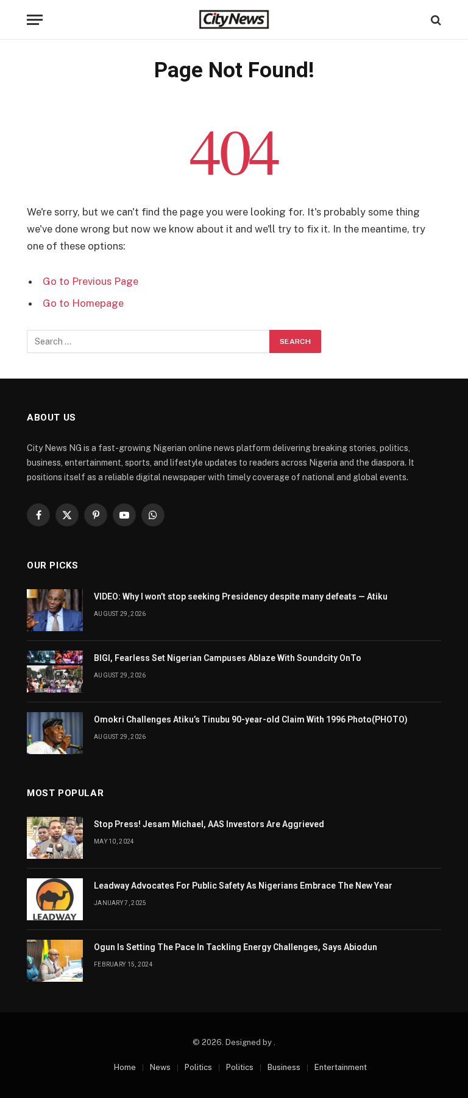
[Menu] (35, 19)
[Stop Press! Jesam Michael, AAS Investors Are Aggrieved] (55, 838)
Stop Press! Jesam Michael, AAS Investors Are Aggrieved (209, 824)
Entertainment (340, 1067)
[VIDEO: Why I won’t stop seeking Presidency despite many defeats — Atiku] (55, 610)
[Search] (434, 19)
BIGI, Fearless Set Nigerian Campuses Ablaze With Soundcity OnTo (227, 658)
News (160, 1067)
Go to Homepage (83, 303)
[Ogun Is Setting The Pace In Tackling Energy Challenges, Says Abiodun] (55, 961)
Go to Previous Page (90, 281)
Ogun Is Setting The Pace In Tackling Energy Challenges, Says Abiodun (235, 947)
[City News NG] (234, 20)
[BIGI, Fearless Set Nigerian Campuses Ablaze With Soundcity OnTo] (55, 672)
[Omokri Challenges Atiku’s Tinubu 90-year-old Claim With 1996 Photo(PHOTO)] (55, 733)
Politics (198, 1067)
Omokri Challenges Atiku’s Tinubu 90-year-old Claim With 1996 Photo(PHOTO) (251, 719)
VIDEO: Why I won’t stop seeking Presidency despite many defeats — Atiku (241, 596)
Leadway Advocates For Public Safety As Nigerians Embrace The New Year (243, 885)
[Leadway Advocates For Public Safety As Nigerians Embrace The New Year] (55, 899)
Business (284, 1067)
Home (125, 1067)
